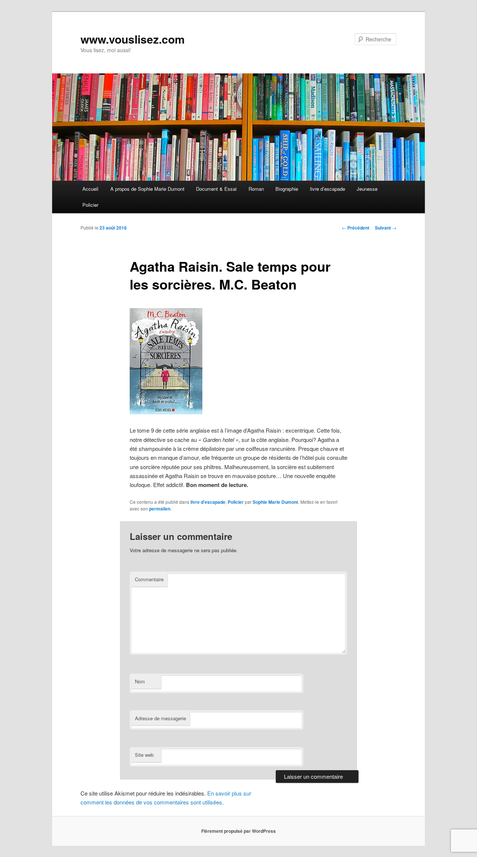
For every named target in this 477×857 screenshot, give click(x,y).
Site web (144, 754)
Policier (90, 204)
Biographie (286, 188)
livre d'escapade (207, 502)
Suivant (386, 227)
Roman (256, 188)
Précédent (355, 227)
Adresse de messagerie (160, 718)
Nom (140, 681)
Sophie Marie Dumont (275, 502)
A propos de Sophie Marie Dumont (147, 188)
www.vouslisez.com (132, 39)
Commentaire (149, 579)
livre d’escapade (327, 188)
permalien (159, 508)
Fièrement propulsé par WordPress (238, 831)
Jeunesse (367, 188)
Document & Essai (216, 188)
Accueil (90, 188)
